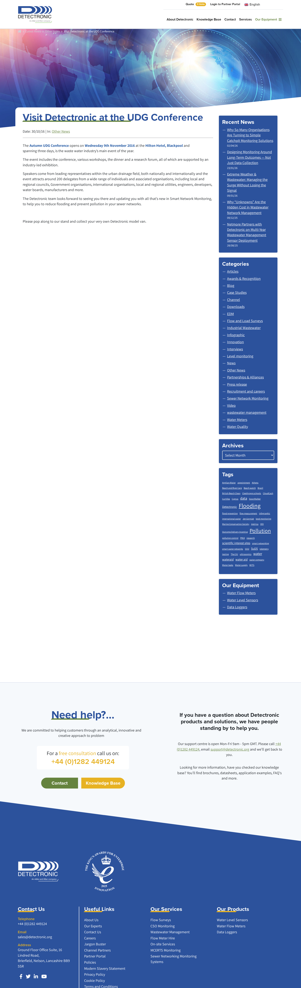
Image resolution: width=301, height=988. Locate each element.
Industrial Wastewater (244, 327)
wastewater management (246, 412)
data (243, 498)
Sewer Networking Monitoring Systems (173, 959)
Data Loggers (227, 932)
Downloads (235, 306)
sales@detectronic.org (35, 936)
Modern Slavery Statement (104, 968)
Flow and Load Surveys (245, 320)
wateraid (228, 559)
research (251, 538)
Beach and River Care (232, 488)
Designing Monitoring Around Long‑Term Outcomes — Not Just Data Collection (249, 157)
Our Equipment (267, 19)
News (231, 363)
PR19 (242, 538)
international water (231, 518)
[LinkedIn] (36, 976)
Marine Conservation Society (235, 524)
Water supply (241, 565)
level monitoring (263, 518)
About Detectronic (180, 19)
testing (225, 554)
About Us (91, 919)
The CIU (234, 554)
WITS (251, 565)
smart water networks (232, 548)
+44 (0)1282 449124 (32, 923)
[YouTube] (44, 976)
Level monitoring (240, 356)
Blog (230, 285)
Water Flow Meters (231, 926)
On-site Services (162, 944)
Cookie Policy (94, 980)
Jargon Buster (95, 944)
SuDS (254, 548)
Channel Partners (97, 950)
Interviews (235, 349)
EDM (230, 313)
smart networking (260, 543)
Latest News (33, 31)
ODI (262, 524)
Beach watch (250, 488)
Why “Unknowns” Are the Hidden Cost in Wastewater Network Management (247, 207)
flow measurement (248, 513)
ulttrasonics (245, 554)
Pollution (260, 530)
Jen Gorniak (248, 518)
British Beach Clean (231, 493)
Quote (195, 4)
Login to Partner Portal (225, 4)
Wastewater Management (170, 932)
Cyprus (235, 498)
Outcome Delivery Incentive (235, 531)
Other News (52, 31)
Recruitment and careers (246, 391)
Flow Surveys (160, 919)
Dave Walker (255, 498)
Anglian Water (229, 482)
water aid (241, 559)
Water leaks (227, 565)
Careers (90, 938)
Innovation (235, 342)
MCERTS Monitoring (165, 950)
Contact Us (92, 932)
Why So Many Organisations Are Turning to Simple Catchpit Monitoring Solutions (250, 135)
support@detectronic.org (229, 749)
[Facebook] (21, 976)
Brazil (260, 488)
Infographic (236, 335)
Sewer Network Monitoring (247, 398)
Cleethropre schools (251, 493)
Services (245, 19)
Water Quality (237, 426)
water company (256, 559)
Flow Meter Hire (162, 938)
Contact (230, 19)
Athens (255, 482)
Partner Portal (95, 956)
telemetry (264, 548)
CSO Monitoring (162, 926)
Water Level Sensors (232, 919)
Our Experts (93, 926)
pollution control (230, 538)
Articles (232, 271)
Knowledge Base (209, 19)
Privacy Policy (94, 974)
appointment (244, 482)
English (254, 4)
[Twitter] (28, 976)
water (257, 553)
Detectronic (229, 507)
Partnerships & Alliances (245, 377)
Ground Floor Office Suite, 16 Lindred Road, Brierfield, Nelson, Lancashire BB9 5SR (44, 957)
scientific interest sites (236, 543)
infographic (264, 513)
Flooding (250, 505)
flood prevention (230, 513)
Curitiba (226, 498)
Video (231, 405)
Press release (237, 384)
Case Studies (237, 292)
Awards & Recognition (244, 278)
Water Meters (237, 419)
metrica (254, 524)
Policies (90, 962)
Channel (233, 299)
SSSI (247, 548)
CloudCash (268, 493)
